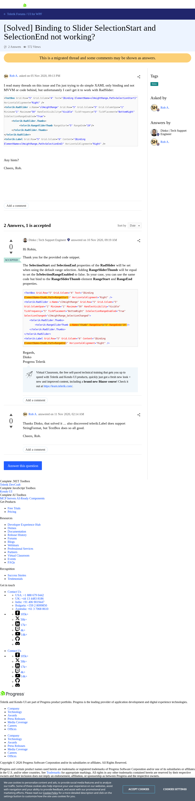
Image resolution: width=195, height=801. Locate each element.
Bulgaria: (31, 605)
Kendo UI (6, 491)
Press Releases (16, 718)
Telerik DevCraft (10, 484)
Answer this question (23, 466)
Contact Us (14, 591)
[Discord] (17, 644)
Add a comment (16, 205)
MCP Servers (8, 498)
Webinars (13, 545)
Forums (12, 538)
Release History (17, 535)
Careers (12, 725)
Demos (12, 528)
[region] (97, 789)
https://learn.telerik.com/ (58, 386)
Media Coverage (18, 722)
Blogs (11, 541)
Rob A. (14, 75)
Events (12, 559)
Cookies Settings (175, 789)
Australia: (31, 608)
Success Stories (17, 575)
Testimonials (15, 578)
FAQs (11, 562)
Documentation (17, 531)
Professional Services (20, 548)
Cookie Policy (50, 793)
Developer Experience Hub (24, 524)
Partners (12, 552)
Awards (12, 715)
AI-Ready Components (31, 498)
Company (13, 708)
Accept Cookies (139, 789)
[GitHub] (17, 640)
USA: (29, 595)
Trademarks (53, 772)
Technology (15, 712)
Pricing (12, 511)
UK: (29, 598)
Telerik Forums (15, 14)
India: (29, 602)
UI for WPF (35, 14)
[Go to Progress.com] (12, 695)
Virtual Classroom (18, 555)
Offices (12, 729)
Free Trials (14, 508)
